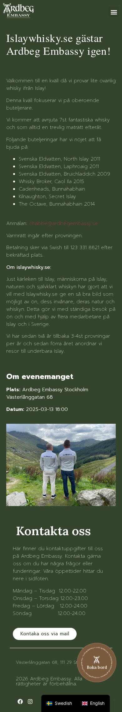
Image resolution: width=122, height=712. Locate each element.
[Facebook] (20, 701)
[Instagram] (30, 701)
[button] (114, 12)
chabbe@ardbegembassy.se (63, 223)
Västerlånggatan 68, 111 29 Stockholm (55, 662)
